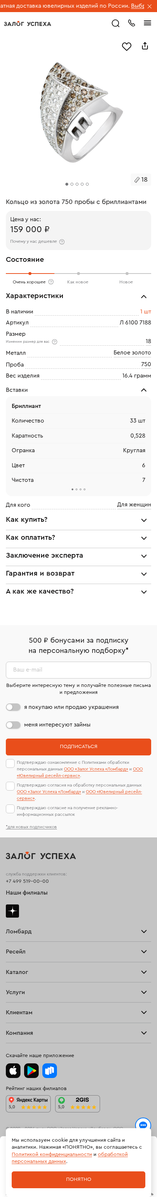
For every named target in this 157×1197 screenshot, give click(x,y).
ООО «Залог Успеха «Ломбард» (96, 769)
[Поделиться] (145, 45)
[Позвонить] (131, 22)
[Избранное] (126, 45)
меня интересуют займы (57, 725)
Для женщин (134, 505)
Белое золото (132, 353)
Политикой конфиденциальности (52, 1154)
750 (146, 364)
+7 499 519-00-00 (27, 881)
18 (148, 341)
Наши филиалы (27, 893)
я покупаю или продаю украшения (71, 707)
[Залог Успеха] (27, 23)
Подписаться (78, 746)
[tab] (72, 489)
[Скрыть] (149, 7)
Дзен (12, 911)
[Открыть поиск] (115, 23)
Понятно (78, 1179)
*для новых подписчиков (31, 827)
